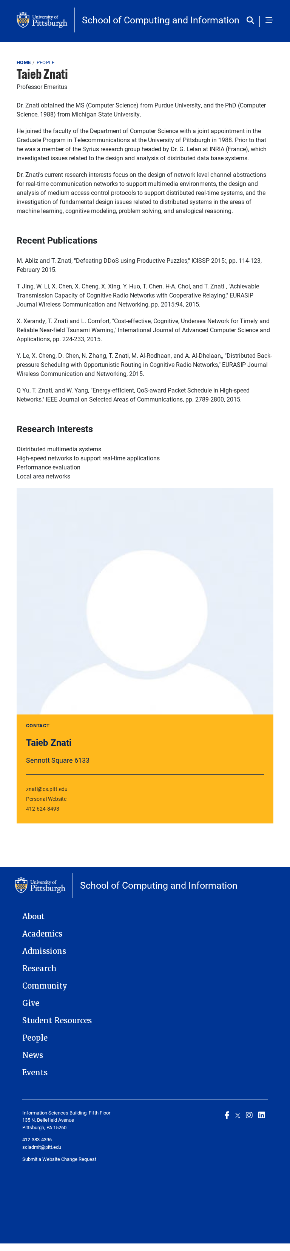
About (33, 916)
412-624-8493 (42, 808)
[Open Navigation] (269, 21)
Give (30, 1003)
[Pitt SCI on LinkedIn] (261, 1115)
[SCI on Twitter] (237, 1115)
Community (44, 986)
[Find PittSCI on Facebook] (227, 1115)
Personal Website (46, 798)
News (32, 1055)
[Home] (46, 20)
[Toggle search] (252, 21)
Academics (42, 934)
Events (35, 1073)
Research (39, 969)
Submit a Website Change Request (59, 1159)
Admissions (44, 951)
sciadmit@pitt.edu (41, 1147)
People (46, 62)
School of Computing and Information (160, 20)
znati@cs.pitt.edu (47, 789)
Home (24, 62)
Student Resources (57, 1021)
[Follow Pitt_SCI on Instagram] (249, 1115)
